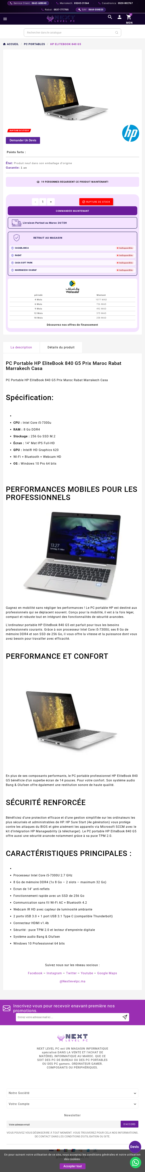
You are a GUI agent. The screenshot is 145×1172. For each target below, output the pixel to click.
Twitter (71, 973)
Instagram (54, 973)
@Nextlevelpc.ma (73, 981)
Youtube (87, 973)
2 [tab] (72, 119)
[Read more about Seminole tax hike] (125, 1017)
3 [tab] (76, 119)
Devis (134, 1147)
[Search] (116, 32)
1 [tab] (69, 119)
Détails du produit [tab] (61, 347)
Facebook (35, 973)
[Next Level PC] (61, 18)
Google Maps (107, 973)
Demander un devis (23, 140)
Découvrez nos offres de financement (72, 324)
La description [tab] (21, 347)
